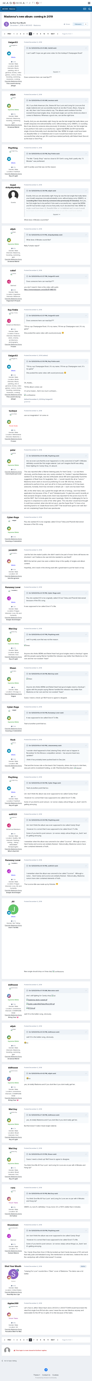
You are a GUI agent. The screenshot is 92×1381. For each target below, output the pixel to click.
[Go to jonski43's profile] (13, 558)
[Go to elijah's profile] (13, 102)
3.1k (14, 167)
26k (14, 1207)
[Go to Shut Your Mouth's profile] (6, 24)
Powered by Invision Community (46, 1378)
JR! (13, 901)
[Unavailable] (36, 1000)
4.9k (14, 569)
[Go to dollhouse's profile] (13, 993)
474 (14, 1244)
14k (14, 430)
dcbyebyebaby (53, 235)
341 (14, 834)
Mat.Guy (13, 629)
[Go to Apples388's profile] (13, 1311)
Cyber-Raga (13, 517)
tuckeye (13, 411)
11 (47, 34)
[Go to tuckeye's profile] (13, 419)
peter (13, 450)
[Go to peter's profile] (13, 458)
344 (14, 329)
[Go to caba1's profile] (13, 278)
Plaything (13, 148)
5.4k (14, 537)
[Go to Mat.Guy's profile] (13, 637)
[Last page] (57, 33)
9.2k (14, 469)
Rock (12, 740)
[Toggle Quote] (27, 48)
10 (44, 34)
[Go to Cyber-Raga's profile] (13, 525)
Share (67, 24)
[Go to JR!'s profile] (13, 909)
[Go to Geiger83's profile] (13, 50)
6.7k (14, 648)
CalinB (50, 48)
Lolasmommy (53, 745)
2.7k (14, 921)
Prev (9, 34)
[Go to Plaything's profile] (13, 156)
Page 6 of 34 (67, 34)
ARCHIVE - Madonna (33, 25)
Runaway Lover (13, 587)
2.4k (14, 62)
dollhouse (13, 985)
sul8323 (13, 814)
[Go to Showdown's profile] (13, 1233)
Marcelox (51, 990)
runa (13, 1188)
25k (14, 1323)
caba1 (13, 270)
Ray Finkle (52, 153)
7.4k (14, 1004)
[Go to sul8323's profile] (13, 822)
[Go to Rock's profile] (13, 748)
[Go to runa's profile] (13, 1196)
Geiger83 (13, 42)
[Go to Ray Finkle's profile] (13, 318)
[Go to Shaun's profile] (13, 676)
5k (14, 687)
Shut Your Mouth (19, 23)
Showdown (12, 1225)
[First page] (4, 33)
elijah (13, 94)
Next (53, 34)
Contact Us (46, 1375)
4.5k (14, 1286)
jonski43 (13, 550)
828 (14, 290)
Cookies (55, 1375)
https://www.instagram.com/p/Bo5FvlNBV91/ (40, 289)
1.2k (14, 606)
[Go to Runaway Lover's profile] (13, 595)
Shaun (13, 668)
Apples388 (13, 1303)
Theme (36, 1375)
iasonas (51, 100)
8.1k (14, 114)
